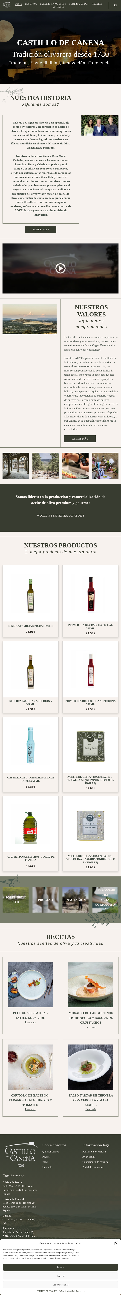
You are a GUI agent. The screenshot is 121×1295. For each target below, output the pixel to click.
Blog (45, 1162)
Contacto (58, 7)
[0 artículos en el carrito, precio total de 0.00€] (115, 5)
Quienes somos (50, 1151)
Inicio (18, 4)
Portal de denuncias (93, 1167)
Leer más (30, 1022)
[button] (116, 1243)
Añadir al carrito (33, 598)
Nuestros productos (53, 4)
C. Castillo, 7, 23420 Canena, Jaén (19, 1219)
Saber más (40, 229)
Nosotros (31, 4)
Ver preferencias (61, 1284)
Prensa (46, 1156)
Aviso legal (88, 1156)
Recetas (97, 4)
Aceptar (60, 1267)
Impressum (80, 1291)
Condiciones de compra (95, 1162)
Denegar (60, 1276)
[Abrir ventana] (60, 268)
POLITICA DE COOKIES (47, 1291)
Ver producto (31, 588)
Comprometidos (79, 4)
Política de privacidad (67, 1291)
